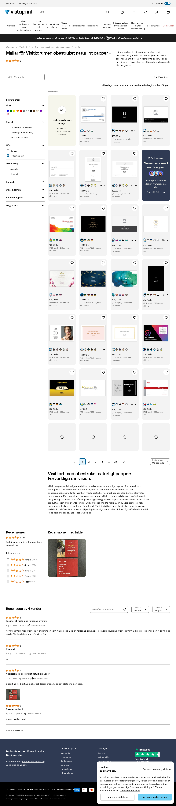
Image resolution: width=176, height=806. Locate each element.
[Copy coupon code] (107, 38)
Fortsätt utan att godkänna (157, 769)
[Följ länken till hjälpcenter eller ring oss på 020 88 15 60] (122, 12)
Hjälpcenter (66, 757)
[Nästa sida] (124, 461)
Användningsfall (14, 197)
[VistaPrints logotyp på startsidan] (19, 12)
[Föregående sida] (74, 461)
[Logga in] (156, 12)
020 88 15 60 (11, 789)
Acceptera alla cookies (155, 797)
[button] (13, 694)
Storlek (9, 122)
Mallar (77, 47)
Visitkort (23, 47)
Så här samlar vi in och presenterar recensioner (24, 544)
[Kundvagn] (168, 12)
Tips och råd (66, 769)
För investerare (104, 761)
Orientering (12, 163)
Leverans (65, 765)
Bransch (10, 181)
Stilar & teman (13, 189)
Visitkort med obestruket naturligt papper (51, 47)
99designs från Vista (27, 3)
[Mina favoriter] (145, 12)
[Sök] (108, 12)
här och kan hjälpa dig (33, 761)
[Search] (125, 609)
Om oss (101, 753)
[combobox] (72, 12)
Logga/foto (12, 205)
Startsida (10, 47)
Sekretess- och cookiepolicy (38, 789)
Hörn (8, 145)
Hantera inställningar (117, 797)
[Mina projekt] (133, 12)
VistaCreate (9, 3)
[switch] (161, 3)
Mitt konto (65, 753)
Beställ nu (137, 38)
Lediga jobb (103, 757)
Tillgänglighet (67, 773)
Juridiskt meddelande (65, 789)
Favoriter (163, 77)
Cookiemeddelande (130, 790)
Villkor (52, 789)
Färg (8, 105)
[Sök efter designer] (41, 77)
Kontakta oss (66, 761)
